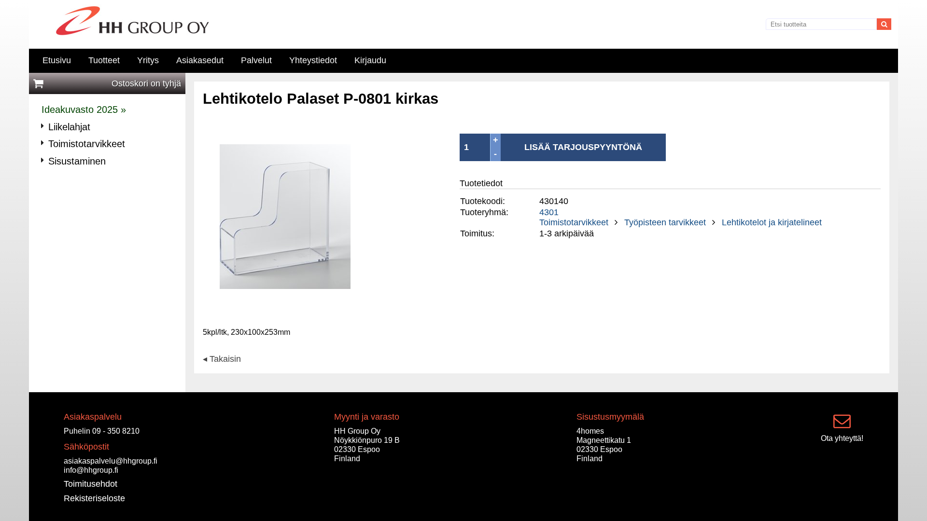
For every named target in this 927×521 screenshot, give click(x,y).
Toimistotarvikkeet (573, 222)
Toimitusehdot (90, 484)
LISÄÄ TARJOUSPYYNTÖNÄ (583, 147)
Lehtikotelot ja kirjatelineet (772, 222)
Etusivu (56, 60)
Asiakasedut (200, 60)
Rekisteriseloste (94, 498)
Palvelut (256, 60)
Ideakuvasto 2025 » (84, 109)
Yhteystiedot (313, 60)
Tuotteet (104, 60)
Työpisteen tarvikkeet (665, 222)
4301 (549, 212)
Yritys (148, 60)
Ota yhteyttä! (842, 438)
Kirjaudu (370, 60)
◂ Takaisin (222, 359)
